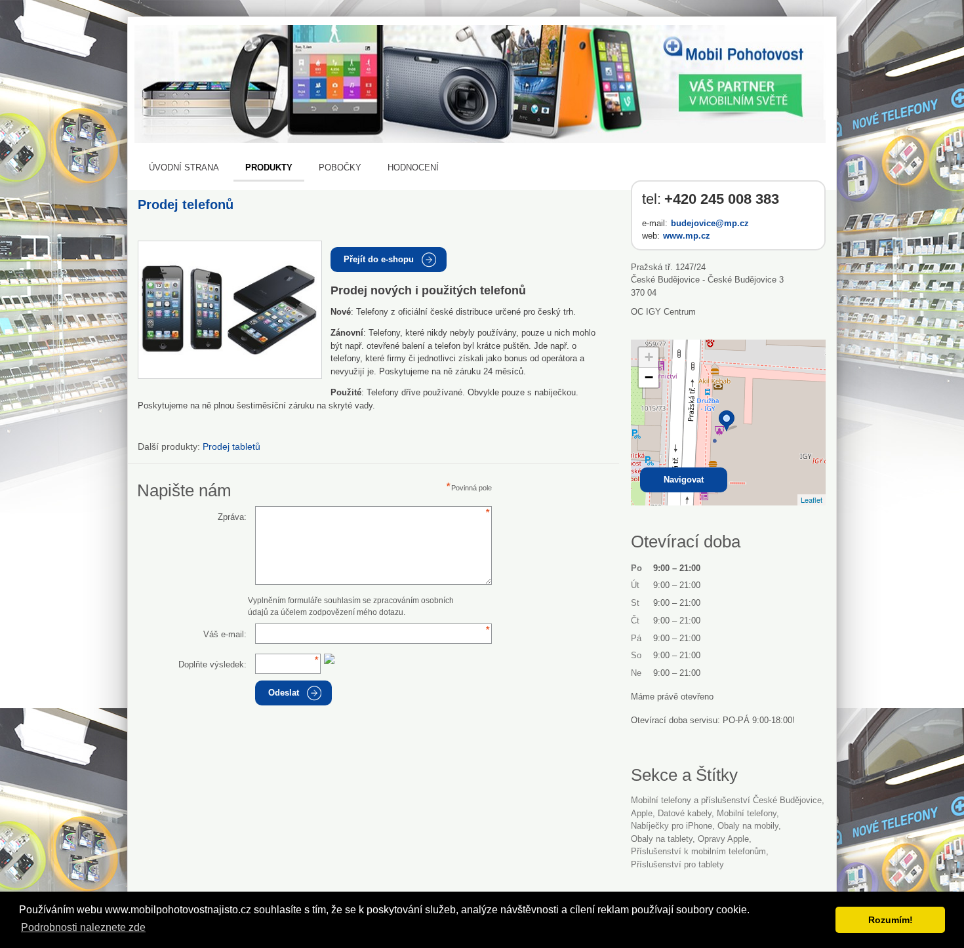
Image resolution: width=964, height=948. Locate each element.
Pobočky (340, 167)
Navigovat (684, 479)
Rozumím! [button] (890, 920)
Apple (642, 813)
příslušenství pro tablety (677, 864)
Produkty (268, 167)
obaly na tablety (662, 839)
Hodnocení (413, 167)
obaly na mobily (747, 826)
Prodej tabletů (231, 446)
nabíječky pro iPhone (671, 826)
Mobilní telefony (746, 813)
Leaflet (811, 499)
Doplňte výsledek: (212, 664)
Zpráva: (232, 517)
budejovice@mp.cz (710, 223)
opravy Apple (723, 839)
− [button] (649, 377)
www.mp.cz (686, 236)
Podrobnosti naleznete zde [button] (83, 927)
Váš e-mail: (225, 634)
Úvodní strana (184, 167)
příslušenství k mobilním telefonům (698, 851)
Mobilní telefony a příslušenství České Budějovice (726, 800)
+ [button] (649, 357)
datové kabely (685, 813)
